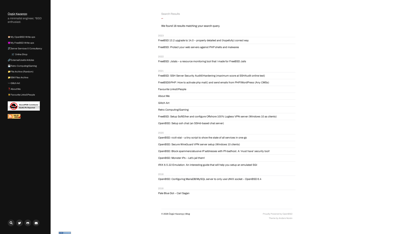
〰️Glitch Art (14, 83)
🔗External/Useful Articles (21, 60)
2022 (161, 56)
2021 (161, 71)
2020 (161, 133)
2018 (161, 174)
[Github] (27, 223)
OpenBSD (287, 214)
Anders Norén (285, 218)
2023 (161, 35)
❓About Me (14, 89)
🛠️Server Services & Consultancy (25, 48)
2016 (161, 188)
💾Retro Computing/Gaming (22, 66)
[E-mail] (36, 223)
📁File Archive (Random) (20, 71)
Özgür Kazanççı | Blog (179, 214)
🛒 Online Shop (19, 54)
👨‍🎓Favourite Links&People (21, 95)
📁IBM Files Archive (18, 77)
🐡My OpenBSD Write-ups (21, 37)
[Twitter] (19, 223)
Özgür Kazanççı (17, 13)
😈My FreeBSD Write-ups (21, 43)
